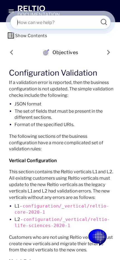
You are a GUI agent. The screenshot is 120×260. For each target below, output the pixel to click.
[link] (38, 11)
